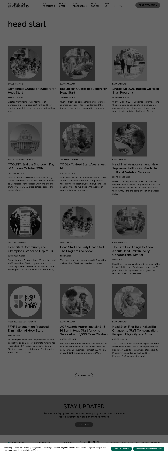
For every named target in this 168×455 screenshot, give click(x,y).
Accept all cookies (121, 449)
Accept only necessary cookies (149, 449)
